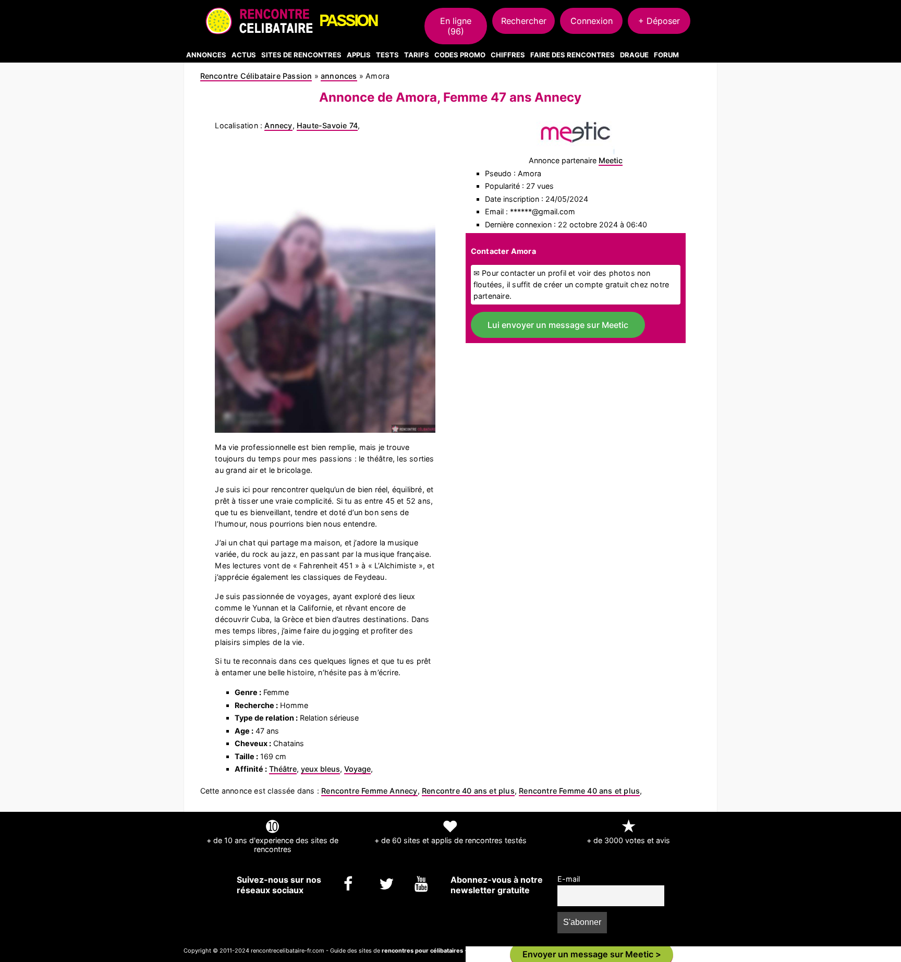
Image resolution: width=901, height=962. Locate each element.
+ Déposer (659, 21)
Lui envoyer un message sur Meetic (558, 325)
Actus (244, 55)
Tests (387, 55)
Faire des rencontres (572, 55)
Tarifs (416, 55)
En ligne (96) (455, 26)
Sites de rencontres (301, 55)
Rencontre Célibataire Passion (256, 75)
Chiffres (508, 55)
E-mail (568, 878)
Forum (666, 55)
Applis (359, 55)
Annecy (278, 125)
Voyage (357, 768)
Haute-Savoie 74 (327, 125)
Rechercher (523, 21)
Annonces (206, 55)
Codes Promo (459, 55)
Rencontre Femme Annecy (369, 790)
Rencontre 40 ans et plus (468, 790)
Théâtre (283, 768)
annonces (339, 75)
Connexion (591, 21)
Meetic (611, 160)
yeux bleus (320, 768)
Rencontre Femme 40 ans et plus (579, 790)
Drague (634, 55)
